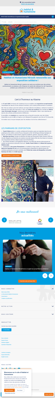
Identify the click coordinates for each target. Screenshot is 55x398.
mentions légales (18, 387)
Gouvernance (4, 296)
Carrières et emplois (5, 352)
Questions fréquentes (6, 344)
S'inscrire (6, 329)
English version (4, 356)
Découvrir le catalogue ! (11, 155)
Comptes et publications (6, 298)
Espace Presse (4, 340)
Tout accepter (9, 390)
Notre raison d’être (5, 292)
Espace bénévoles (5, 354)
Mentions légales (5, 342)
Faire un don (49, 394)
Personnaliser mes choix (10, 393)
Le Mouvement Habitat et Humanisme (9, 294)
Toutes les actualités (27, 281)
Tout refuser (19, 390)
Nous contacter (4, 338)
